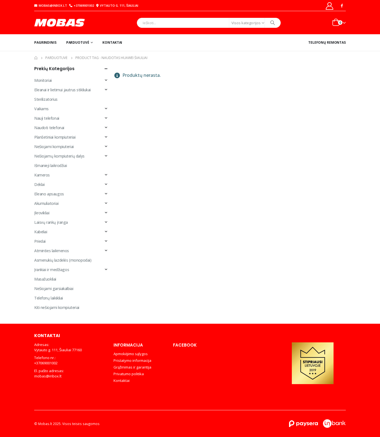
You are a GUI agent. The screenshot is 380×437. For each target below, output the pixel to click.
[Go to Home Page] (36, 58)
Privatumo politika (128, 373)
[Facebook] (342, 5)
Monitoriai (43, 80)
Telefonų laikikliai (48, 298)
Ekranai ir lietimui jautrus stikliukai (62, 89)
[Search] (272, 23)
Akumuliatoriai (46, 203)
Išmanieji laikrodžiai (50, 165)
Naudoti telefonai (49, 127)
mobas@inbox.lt (53, 5)
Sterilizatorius (46, 99)
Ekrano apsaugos (49, 194)
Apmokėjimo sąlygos (130, 353)
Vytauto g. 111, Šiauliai (119, 5)
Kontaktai (112, 42)
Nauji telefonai (46, 118)
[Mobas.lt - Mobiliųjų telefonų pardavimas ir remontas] (60, 23)
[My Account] (329, 5)
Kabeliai (40, 231)
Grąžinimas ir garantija (132, 367)
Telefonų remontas (327, 42)
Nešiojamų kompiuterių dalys (59, 156)
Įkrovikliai (41, 212)
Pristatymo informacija (132, 360)
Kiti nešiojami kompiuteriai (56, 307)
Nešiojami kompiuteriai (54, 146)
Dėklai (39, 184)
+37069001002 (84, 5)
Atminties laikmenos (51, 250)
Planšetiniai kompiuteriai (55, 137)
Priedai (40, 241)
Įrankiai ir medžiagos (51, 269)
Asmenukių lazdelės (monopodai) (62, 260)
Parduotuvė (77, 42)
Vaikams (41, 108)
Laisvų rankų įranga (51, 222)
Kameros (42, 175)
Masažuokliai (45, 279)
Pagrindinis (45, 42)
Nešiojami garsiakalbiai (53, 288)
